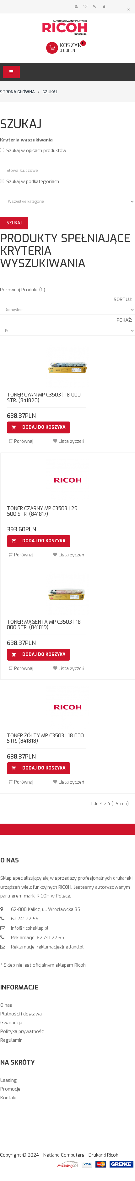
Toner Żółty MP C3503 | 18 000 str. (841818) (45, 738)
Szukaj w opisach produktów (36, 150)
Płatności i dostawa (21, 1014)
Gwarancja (11, 1023)
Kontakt (8, 1098)
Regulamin (11, 1040)
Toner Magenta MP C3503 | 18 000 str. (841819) (44, 625)
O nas (6, 1005)
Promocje (10, 1089)
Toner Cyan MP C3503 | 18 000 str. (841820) (44, 397)
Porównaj (23, 441)
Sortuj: (123, 299)
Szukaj (49, 92)
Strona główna (17, 92)
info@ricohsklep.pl (29, 928)
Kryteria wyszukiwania (26, 140)
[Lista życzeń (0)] (85, 6)
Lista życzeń (71, 441)
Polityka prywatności (22, 1031)
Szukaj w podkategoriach (32, 181)
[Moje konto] (76, 6)
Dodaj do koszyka (44, 427)
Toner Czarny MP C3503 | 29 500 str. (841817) (42, 511)
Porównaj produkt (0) (22, 290)
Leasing (8, 1080)
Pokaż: (124, 320)
